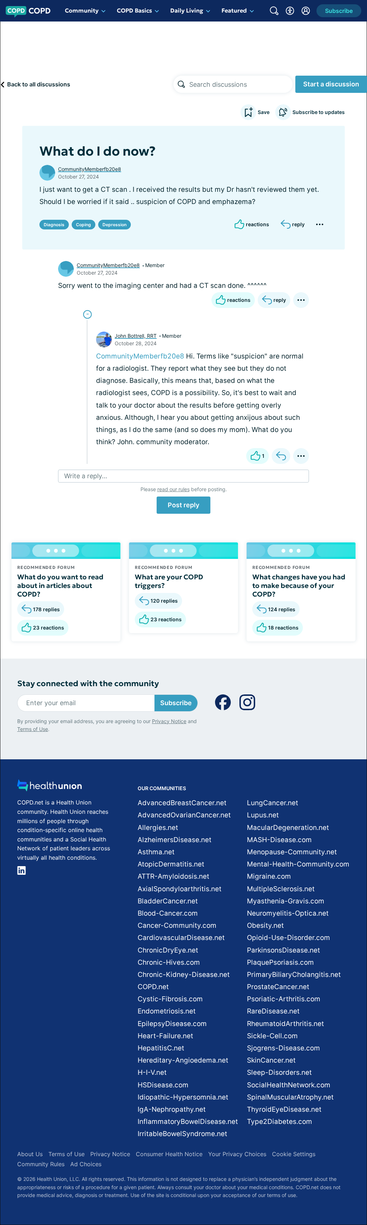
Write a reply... (85, 476)
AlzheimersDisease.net (174, 840)
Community (82, 10)
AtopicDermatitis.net (171, 864)
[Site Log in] (306, 11)
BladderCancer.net (168, 901)
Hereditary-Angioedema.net (183, 1060)
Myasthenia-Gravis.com (285, 901)
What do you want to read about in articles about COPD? (60, 585)
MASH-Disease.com (279, 840)
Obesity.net (265, 925)
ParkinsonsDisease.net (283, 950)
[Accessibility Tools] (290, 11)
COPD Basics (134, 10)
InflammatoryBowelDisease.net (188, 1121)
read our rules (173, 489)
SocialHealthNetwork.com (288, 1085)
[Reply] (281, 456)
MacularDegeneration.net (288, 827)
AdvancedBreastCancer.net (182, 803)
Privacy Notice (169, 721)
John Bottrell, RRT (136, 336)
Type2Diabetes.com (279, 1121)
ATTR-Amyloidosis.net (173, 876)
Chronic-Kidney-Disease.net (184, 974)
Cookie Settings (293, 1154)
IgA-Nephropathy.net (172, 1109)
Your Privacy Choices (237, 1154)
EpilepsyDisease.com (172, 1024)
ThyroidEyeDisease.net (284, 1109)
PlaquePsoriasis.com (280, 962)
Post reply (183, 505)
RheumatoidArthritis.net (285, 1024)
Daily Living (186, 10)
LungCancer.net (272, 803)
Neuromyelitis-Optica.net (288, 913)
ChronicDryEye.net (168, 950)
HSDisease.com (163, 1085)
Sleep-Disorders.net (279, 1072)
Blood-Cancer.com (168, 913)
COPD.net (153, 987)
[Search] (181, 84)
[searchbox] (240, 84)
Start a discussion (331, 84)
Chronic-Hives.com (169, 962)
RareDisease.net (273, 1011)
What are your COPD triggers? (169, 581)
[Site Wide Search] (274, 11)
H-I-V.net (152, 1072)
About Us (30, 1154)
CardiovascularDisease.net (181, 938)
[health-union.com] (49, 787)
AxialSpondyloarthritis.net (179, 889)
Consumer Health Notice (169, 1154)
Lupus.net (263, 815)
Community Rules (41, 1164)
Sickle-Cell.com (272, 1036)
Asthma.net (156, 852)
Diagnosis (54, 224)
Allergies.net (158, 827)
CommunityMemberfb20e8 (89, 169)
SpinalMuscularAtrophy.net (290, 1097)
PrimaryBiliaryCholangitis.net (294, 974)
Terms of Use (32, 729)
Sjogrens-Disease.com (283, 1048)
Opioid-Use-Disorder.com (288, 938)
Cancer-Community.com (177, 925)
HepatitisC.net (161, 1048)
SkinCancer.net (271, 1060)
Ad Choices (85, 1164)
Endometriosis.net (167, 1011)
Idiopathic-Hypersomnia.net (183, 1097)
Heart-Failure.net (165, 1036)
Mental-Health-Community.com (298, 864)
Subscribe (176, 703)
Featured (234, 10)
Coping (83, 224)
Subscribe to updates (318, 112)
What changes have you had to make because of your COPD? (298, 585)
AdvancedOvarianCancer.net (184, 815)
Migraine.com (269, 876)
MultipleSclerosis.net (281, 889)
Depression (115, 224)
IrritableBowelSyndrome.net (182, 1134)
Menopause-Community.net (292, 852)
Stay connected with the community (88, 683)
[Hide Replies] (87, 314)
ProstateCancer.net (278, 987)
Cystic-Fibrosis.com (170, 999)
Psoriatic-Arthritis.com (283, 999)
